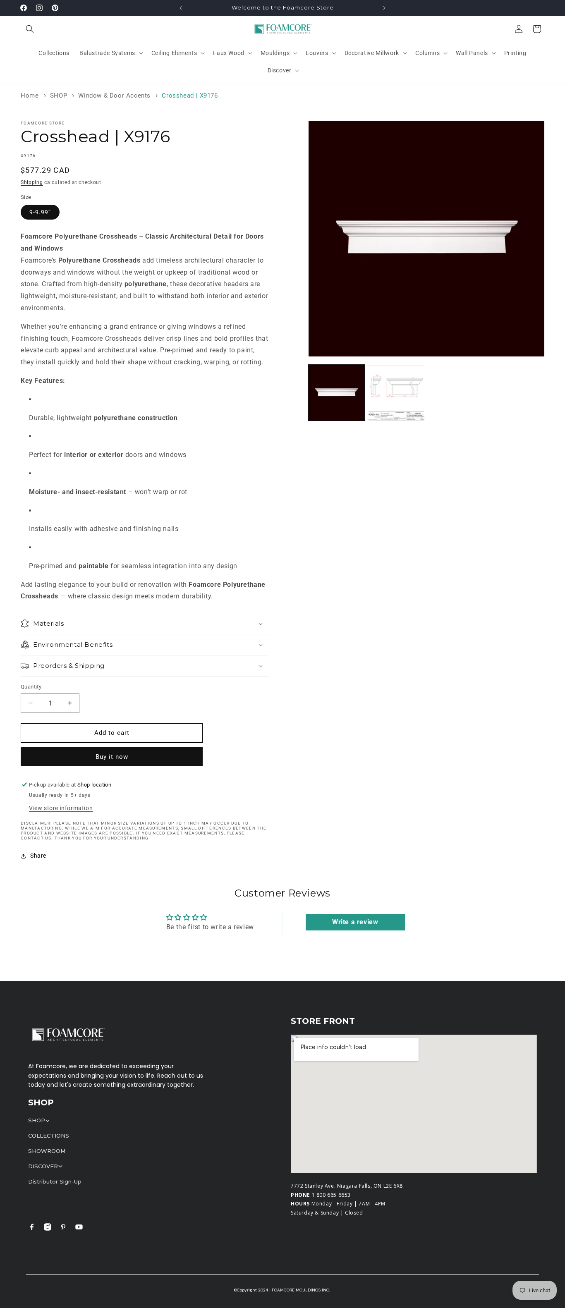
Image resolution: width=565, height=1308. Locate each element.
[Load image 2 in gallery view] (396, 393)
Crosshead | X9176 (190, 95)
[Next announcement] (384, 8)
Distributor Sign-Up (54, 1181)
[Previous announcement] (181, 8)
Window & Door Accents (114, 95)
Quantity (31, 687)
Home (29, 95)
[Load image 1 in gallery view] (336, 393)
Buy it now (112, 756)
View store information (61, 808)
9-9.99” (40, 212)
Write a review (355, 922)
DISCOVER (43, 1166)
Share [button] (38, 855)
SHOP (58, 95)
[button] (30, 29)
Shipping (32, 182)
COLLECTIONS (48, 1135)
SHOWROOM (46, 1151)
